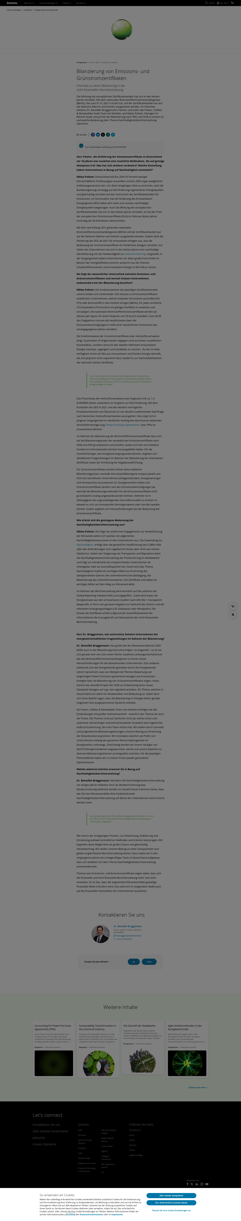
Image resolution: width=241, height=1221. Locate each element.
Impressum (117, 1214)
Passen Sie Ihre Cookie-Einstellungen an (171, 1210)
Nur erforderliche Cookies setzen (171, 1202)
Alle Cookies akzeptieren (171, 1195)
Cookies (71, 1214)
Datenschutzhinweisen (91, 1214)
